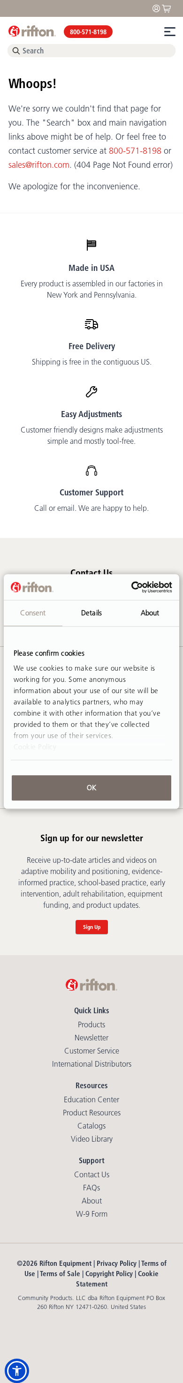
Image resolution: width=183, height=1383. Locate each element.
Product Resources (92, 1112)
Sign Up (91, 926)
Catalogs (91, 1125)
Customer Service (91, 1050)
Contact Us (91, 1174)
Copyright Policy (109, 1273)
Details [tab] (91, 612)
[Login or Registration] (159, 7)
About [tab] (150, 612)
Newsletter (91, 1037)
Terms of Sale (60, 1273)
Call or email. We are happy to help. (91, 508)
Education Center (91, 1099)
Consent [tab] (33, 612)
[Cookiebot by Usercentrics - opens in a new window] (131, 587)
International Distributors (91, 1064)
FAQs (91, 1187)
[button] (17, 1371)
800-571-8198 (88, 32)
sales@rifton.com (38, 165)
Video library (92, 1139)
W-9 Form (91, 1214)
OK (91, 787)
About (92, 1200)
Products (91, 1024)
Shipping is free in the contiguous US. (92, 361)
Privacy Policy (117, 1263)
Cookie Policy (35, 746)
